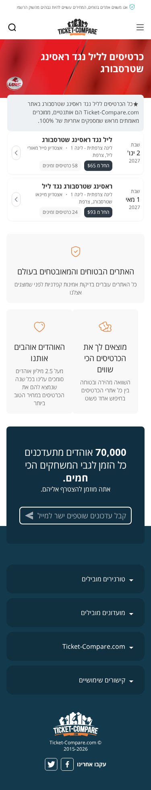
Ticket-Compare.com (93, 646)
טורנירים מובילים (103, 579)
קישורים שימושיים (102, 680)
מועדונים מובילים (103, 612)
